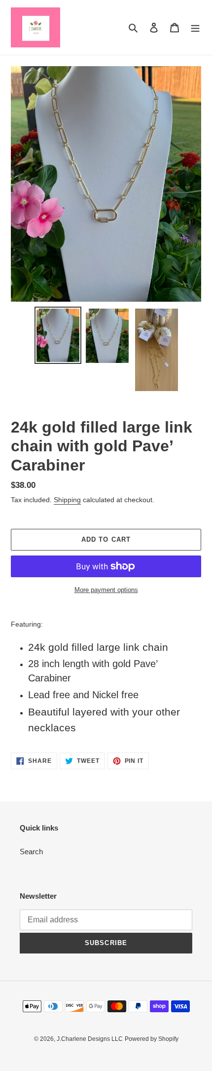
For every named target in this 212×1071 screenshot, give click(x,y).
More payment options (106, 590)
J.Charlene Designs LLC (90, 1038)
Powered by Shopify (151, 1038)
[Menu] (195, 27)
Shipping (67, 500)
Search (31, 851)
